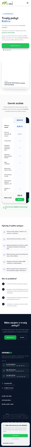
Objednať (20, 199)
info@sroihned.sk (8, 388)
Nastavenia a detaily (8, 443)
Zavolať (22, 337)
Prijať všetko (15, 435)
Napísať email (10, 337)
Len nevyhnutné (15, 439)
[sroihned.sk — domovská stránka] (7, 2)
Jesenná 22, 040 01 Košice (8, 32)
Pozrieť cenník (14, 45)
